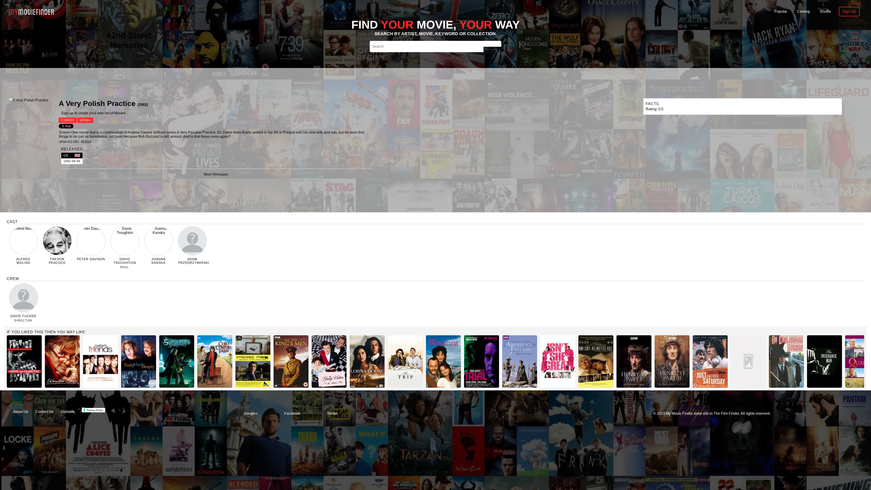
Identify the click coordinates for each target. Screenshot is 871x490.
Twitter (332, 413)
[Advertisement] (259, 82)
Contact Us (44, 412)
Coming (803, 11)
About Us (20, 412)
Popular (780, 11)
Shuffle (825, 11)
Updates (67, 412)
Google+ (250, 413)
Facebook (292, 413)
